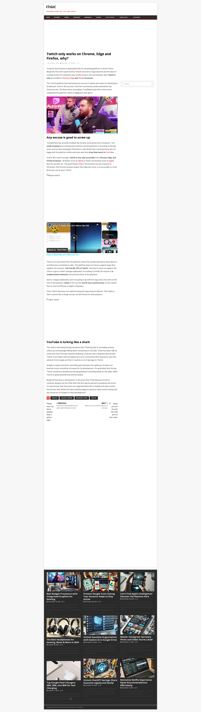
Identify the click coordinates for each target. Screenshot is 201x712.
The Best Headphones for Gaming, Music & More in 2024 (63, 641)
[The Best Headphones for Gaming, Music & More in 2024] (64, 636)
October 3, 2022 (54, 63)
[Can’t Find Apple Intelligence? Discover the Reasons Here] (137, 590)
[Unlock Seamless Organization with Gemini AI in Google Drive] (100, 634)
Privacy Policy (65, 707)
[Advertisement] (100, 34)
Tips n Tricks (109, 17)
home (48, 17)
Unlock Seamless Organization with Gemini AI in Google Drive (100, 638)
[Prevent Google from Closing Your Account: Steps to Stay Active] (100, 590)
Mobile (66, 17)
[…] (71, 699)
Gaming (98, 17)
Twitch (78, 72)
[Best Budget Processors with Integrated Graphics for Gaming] (64, 590)
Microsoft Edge (81, 398)
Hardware (76, 17)
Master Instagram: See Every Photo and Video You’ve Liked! (136, 638)
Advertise (80, 707)
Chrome (65, 78)
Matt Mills (65, 63)
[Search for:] (137, 84)
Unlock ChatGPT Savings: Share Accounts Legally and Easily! (100, 681)
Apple (111, 161)
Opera (80, 161)
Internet (57, 17)
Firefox (81, 78)
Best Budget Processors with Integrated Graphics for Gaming (62, 596)
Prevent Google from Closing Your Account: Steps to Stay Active (99, 596)
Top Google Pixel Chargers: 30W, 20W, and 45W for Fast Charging (61, 685)
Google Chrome (66, 398)
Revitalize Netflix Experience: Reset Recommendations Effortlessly (136, 682)
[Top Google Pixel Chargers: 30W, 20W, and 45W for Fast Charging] (64, 679)
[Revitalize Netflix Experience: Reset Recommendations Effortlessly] (137, 676)
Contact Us (73, 707)
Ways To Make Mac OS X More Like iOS (71, 225)
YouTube (110, 152)
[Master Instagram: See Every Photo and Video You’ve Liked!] (137, 633)
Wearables (88, 17)
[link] (50, 225)
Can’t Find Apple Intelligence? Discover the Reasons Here (136, 595)
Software (136, 17)
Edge (72, 78)
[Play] (110, 243)
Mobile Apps (124, 17)
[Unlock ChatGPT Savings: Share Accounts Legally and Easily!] (100, 677)
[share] (97, 225)
